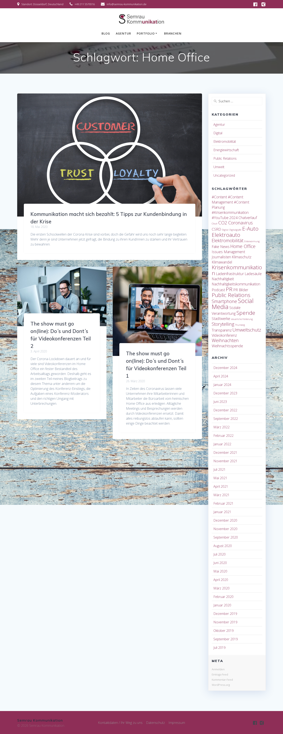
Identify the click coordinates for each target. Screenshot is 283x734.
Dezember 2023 (225, 393)
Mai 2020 (220, 571)
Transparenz (222, 330)
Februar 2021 (223, 503)
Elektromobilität (224, 141)
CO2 (222, 222)
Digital (217, 133)
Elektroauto (226, 234)
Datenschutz (155, 722)
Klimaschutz (241, 256)
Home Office (242, 246)
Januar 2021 (222, 512)
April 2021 (220, 486)
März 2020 (221, 588)
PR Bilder (240, 289)
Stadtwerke (221, 318)
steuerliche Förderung (242, 319)
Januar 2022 (222, 444)
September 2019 (225, 639)
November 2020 (225, 529)
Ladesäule (253, 273)
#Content (219, 196)
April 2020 (220, 579)
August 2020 (222, 546)
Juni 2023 (220, 401)
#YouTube (220, 217)
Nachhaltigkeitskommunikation (236, 283)
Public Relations (225, 158)
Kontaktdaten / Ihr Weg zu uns (120, 722)
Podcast (218, 289)
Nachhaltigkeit (223, 278)
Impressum (176, 722)
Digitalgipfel (235, 229)
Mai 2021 (220, 478)
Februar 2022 (223, 435)
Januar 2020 (222, 605)
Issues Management (228, 251)
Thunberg (240, 324)
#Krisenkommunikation (230, 212)
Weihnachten (225, 340)
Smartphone (224, 301)
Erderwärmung (252, 241)
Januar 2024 (222, 384)
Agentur (123, 33)
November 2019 (225, 622)
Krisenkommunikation (237, 270)
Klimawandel (222, 262)
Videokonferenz (224, 335)
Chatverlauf (247, 217)
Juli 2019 (219, 647)
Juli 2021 (219, 469)
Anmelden (218, 669)
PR (229, 289)
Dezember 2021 (225, 452)
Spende (245, 312)
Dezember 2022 (225, 410)
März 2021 (221, 495)
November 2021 (225, 461)
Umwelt (218, 167)
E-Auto (250, 228)
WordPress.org (221, 685)
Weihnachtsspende (227, 345)
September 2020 (225, 537)
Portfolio (146, 33)
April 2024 (220, 376)
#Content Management (227, 199)
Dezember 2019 (225, 613)
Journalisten (221, 256)
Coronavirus (240, 222)
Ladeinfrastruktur (230, 273)
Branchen (172, 33)
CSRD (216, 229)
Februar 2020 (223, 596)
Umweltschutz (246, 330)
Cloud (214, 223)
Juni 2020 (220, 562)
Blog (106, 33)
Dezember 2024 (225, 367)
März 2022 (221, 427)
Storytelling (223, 324)
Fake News (221, 246)
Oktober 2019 (223, 630)
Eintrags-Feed (220, 674)
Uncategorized (224, 175)
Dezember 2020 (225, 520)
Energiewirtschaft (226, 150)
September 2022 (225, 418)
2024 (233, 217)
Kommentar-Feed (222, 679)
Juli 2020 (219, 554)
